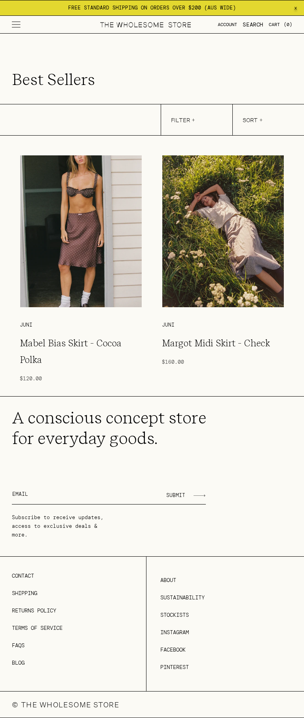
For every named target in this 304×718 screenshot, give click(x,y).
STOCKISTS (174, 614)
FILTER (180, 120)
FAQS (18, 645)
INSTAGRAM (174, 632)
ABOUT (168, 580)
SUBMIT (175, 495)
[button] (16, 24)
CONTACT (23, 575)
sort (250, 120)
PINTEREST (174, 667)
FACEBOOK (173, 649)
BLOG (18, 662)
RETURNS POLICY (34, 610)
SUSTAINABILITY (182, 597)
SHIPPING (24, 593)
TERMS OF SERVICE (37, 627)
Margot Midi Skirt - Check (216, 343)
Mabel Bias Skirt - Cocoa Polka (71, 351)
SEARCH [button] (253, 24)
